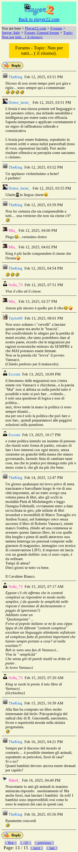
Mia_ (12, 230)
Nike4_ (14, 780)
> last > (52, 848)
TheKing (15, 77)
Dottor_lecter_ (19, 102)
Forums (56, 28)
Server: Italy (11, 33)
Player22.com (35, 28)
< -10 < (25, 843)
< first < (11, 843)
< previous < (44, 843)
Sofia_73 (15, 285)
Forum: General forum (41, 33)
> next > (36, 848)
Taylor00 (15, 318)
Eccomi (14, 374)
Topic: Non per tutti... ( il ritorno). (37, 35)
